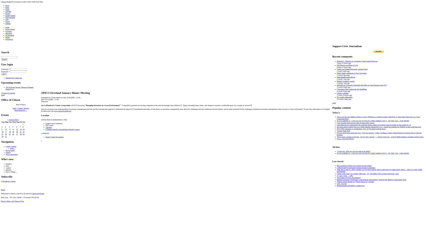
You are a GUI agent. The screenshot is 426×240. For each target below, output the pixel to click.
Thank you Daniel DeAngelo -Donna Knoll (352, 69)
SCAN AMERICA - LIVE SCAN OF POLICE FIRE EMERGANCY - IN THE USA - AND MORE (373, 121)
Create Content (11, 146)
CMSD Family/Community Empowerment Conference (356, 168)
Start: (43, 100)
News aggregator (12, 154)
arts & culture (10, 29)
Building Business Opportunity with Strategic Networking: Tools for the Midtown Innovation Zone (371, 180)
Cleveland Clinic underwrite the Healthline (352, 89)
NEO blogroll (10, 18)
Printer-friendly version (71, 129)
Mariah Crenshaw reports (346, 81)
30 (2, 137)
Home (3, 190)
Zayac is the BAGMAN (345, 139)
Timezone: (44, 102)
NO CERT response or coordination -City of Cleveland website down (361, 129)
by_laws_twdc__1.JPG (345, 176)
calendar (8, 12)
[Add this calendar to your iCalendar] (8, 93)
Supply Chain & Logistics (54, 137)
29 (23, 134)
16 (2, 132)
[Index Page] (3, 2)
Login (47, 123)
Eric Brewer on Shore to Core (347, 65)
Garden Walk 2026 (343, 131)
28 (21, 134)
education (8, 33)
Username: (5, 69)
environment (9, 35)
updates (8, 24)
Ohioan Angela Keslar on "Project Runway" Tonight (355, 182)
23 (2, 134)
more (3, 95)
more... (12, 148)
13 (17, 129)
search (7, 22)
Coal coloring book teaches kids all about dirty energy (356, 123)
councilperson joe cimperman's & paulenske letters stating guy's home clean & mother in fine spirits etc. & (374, 125)
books (7, 10)
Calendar (48, 127)
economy (8, 31)
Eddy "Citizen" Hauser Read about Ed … (21, 109)
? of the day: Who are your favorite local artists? (353, 151)
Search (8, 152)
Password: (5, 72)
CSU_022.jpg (342, 184)
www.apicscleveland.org (62, 111)
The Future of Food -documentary (349, 178)
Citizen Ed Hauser (37, 194)
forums (7, 14)
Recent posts (10, 150)
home (7, 27)
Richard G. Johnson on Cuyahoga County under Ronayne (357, 61)
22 (23, 132)
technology (9, 39)
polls (7, 20)
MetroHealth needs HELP (346, 77)
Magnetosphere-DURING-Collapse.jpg (351, 186)
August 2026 (13, 120)
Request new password (14, 78)
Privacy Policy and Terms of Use (12, 201)
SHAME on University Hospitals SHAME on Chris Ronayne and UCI (362, 85)
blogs (7, 8)
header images (10, 16)
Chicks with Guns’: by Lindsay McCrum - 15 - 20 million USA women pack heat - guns (368, 174)
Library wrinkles (342, 93)
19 (13, 132)
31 (6, 137)
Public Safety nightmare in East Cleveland (351, 73)
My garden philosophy (345, 97)
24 (6, 134)
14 (21, 129)
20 (17, 132)
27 (17, 134)
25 (10, 134)
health (7, 37)
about (7, 6)
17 (6, 132)
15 (23, 129)
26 (13, 134)
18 (10, 132)
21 (21, 132)
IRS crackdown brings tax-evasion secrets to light (354, 166)
